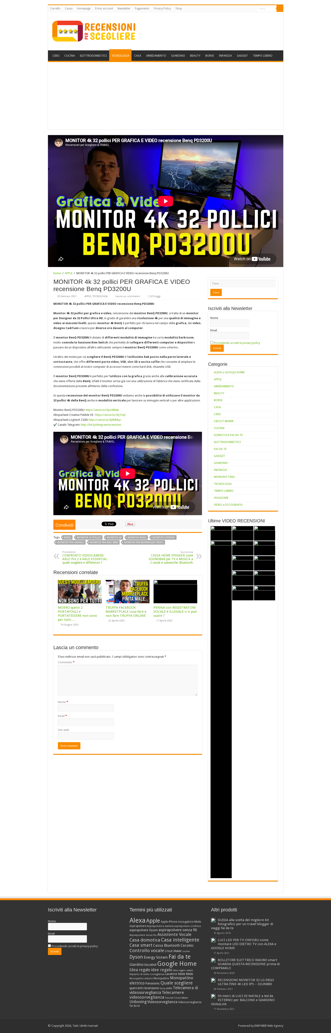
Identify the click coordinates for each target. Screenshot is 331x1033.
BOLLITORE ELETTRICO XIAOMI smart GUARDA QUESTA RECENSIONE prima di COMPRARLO (245, 964)
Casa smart (140, 945)
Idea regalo (139, 970)
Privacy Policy (162, 8)
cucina (186, 951)
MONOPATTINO (224, 477)
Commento (66, 662)
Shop (178, 8)
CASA (137, 55)
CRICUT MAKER (224, 421)
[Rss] (240, 8)
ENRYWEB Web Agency (268, 1025)
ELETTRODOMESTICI (93, 55)
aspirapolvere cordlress (187, 926)
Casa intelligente (180, 940)
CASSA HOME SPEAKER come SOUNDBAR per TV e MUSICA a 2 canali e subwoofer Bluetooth (171, 557)
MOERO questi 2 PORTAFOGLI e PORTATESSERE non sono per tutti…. (77, 614)
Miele (189, 974)
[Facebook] (244, 8)
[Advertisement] (165, 95)
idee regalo (161, 969)
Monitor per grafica (70, 542)
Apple (153, 920)
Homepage (84, 8)
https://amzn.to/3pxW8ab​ (102, 410)
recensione (151, 988)
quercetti (136, 988)
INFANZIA (225, 55)
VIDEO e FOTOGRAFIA (228, 504)
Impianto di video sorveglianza (146, 974)
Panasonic (152, 983)
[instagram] (253, 8)
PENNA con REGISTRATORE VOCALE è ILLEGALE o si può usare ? (175, 612)
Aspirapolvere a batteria (160, 926)
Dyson (136, 957)
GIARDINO (178, 55)
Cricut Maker (173, 951)
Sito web (63, 730)
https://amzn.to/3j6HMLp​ (105, 419)
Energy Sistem (156, 957)
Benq (67, 537)
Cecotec (187, 945)
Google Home (177, 963)
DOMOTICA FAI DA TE (228, 435)
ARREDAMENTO (156, 55)
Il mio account (104, 8)
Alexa (137, 920)
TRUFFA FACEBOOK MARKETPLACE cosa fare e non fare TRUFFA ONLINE (126, 612)
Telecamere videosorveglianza (156, 995)
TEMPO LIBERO (262, 55)
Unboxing (138, 1002)
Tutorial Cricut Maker (176, 997)
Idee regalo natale (183, 970)
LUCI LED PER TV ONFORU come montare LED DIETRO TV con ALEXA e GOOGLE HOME (243, 944)
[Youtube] (248, 8)
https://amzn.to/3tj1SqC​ (110, 414)
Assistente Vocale (174, 934)
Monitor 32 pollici (89, 537)
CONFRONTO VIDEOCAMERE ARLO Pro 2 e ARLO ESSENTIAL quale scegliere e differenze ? (84, 557)
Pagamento (142, 8)
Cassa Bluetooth (166, 945)
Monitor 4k (114, 537)
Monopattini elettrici (141, 978)
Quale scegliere (177, 983)
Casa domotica (144, 940)
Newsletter (124, 8)
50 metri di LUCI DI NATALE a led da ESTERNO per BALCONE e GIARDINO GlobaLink (243, 1000)
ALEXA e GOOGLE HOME (229, 372)
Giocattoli (150, 964)
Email (62, 716)
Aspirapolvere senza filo (143, 935)
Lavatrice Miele (175, 974)
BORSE (209, 55)
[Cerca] (280, 8)
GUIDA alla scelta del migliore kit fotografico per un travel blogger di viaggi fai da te (242, 924)
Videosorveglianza (162, 1002)
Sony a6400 (165, 988)
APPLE (69, 273)
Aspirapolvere (137, 926)
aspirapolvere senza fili (178, 930)
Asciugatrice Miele (189, 921)
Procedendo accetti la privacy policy (237, 343)
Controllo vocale (146, 950)
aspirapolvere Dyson (143, 930)
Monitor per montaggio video (143, 542)
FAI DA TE (220, 449)
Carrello (55, 8)
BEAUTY (195, 55)
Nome (63, 702)
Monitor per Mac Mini (104, 542)
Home (57, 273)
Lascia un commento (128, 296)
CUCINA (69, 55)
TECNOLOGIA (120, 55)
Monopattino (161, 978)
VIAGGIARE (221, 497)
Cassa (69, 8)
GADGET (242, 55)
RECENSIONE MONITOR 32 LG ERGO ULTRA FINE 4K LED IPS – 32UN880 (246, 982)
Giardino (136, 964)
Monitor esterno (163, 537)
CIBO (55, 55)
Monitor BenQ (137, 537)
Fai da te (179, 956)
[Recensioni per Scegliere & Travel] (94, 30)
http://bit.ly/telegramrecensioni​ (101, 424)
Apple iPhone (169, 921)
